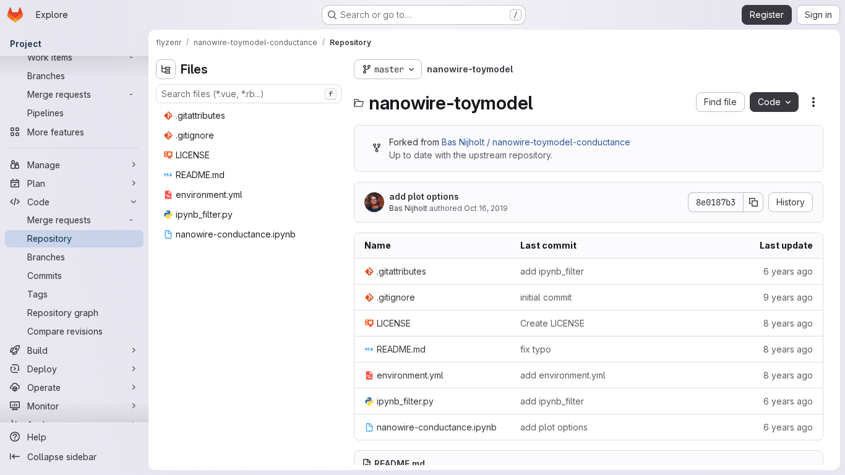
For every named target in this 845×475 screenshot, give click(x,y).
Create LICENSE (552, 323)
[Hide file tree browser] (166, 69)
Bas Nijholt (408, 208)
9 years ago (788, 297)
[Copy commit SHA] (753, 202)
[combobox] (248, 93)
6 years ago (788, 271)
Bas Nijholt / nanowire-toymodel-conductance (536, 142)
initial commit (546, 297)
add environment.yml (563, 375)
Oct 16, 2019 (486, 208)
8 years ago (788, 323)
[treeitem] (249, 116)
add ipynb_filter (552, 271)
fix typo (535, 349)
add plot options (424, 196)
